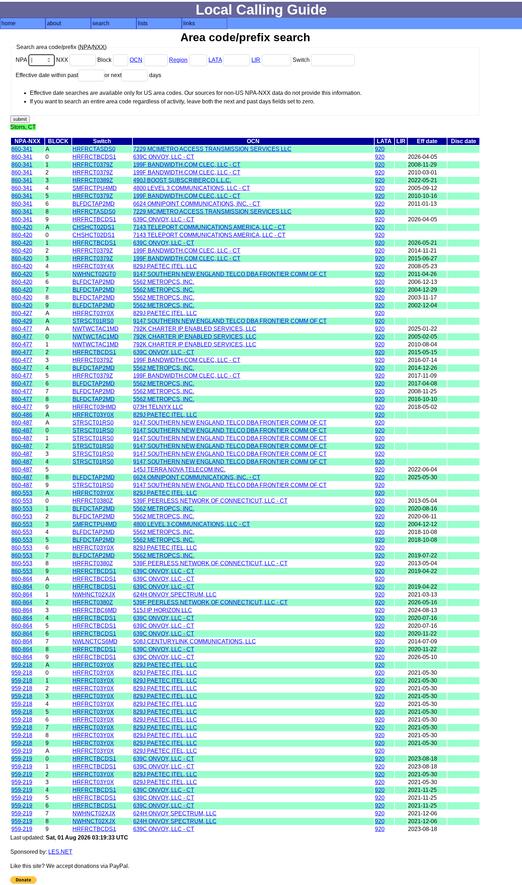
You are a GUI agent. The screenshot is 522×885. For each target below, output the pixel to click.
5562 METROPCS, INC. (163, 282)
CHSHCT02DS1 (93, 227)
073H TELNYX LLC (158, 407)
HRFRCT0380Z (92, 501)
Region (178, 60)
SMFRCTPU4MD (94, 188)
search (100, 23)
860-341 (21, 149)
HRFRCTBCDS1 (94, 157)
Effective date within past (47, 75)
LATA (215, 60)
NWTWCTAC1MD (95, 329)
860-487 (21, 423)
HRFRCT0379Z (92, 165)
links (189, 23)
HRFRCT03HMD (94, 407)
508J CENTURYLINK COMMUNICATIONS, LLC (194, 641)
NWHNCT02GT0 (94, 274)
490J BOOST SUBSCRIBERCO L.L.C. (182, 180)
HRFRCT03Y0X (93, 313)
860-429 (21, 321)
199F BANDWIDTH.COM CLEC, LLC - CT (186, 165)
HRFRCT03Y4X (93, 266)
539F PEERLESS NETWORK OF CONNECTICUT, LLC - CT (210, 501)
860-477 (21, 329)
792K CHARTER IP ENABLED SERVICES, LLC (194, 329)
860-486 (21, 415)
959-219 (21, 751)
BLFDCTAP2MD (93, 204)
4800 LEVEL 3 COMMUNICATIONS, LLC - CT (191, 188)
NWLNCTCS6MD (95, 641)
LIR (255, 60)
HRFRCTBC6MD (94, 610)
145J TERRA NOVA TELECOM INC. (179, 469)
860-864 (21, 579)
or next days (132, 75)
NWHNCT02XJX (93, 595)
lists (143, 23)
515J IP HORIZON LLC (162, 610)
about (54, 23)
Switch (302, 60)
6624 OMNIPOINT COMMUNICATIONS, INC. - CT (196, 204)
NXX (63, 60)
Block (105, 60)
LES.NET (60, 852)
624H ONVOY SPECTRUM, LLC (175, 595)
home (8, 23)
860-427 (21, 313)
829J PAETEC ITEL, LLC (165, 266)
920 (380, 149)
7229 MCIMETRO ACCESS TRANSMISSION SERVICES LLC (212, 149)
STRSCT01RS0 (93, 321)
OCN (136, 60)
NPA (22, 60)
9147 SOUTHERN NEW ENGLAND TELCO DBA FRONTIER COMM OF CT (230, 274)
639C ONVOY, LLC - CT (163, 157)
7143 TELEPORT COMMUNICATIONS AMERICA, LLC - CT (209, 227)
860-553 (21, 493)
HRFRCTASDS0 (93, 149)
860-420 (21, 227)
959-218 (21, 665)
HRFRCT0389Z (92, 180)
